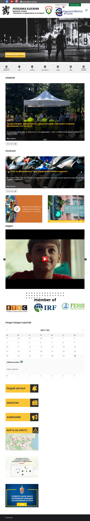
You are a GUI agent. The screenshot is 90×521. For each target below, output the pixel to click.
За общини (58, 69)
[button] (26, 293)
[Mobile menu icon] (86, 10)
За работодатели (45, 69)
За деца (19, 69)
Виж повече (11, 138)
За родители (32, 69)
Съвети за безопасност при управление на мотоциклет (37, 171)
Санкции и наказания (83, 69)
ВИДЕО (9, 226)
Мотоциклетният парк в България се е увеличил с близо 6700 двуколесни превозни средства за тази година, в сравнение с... (45, 178)
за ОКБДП (70, 69)
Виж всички (10, 144)
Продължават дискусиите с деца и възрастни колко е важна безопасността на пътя (40, 125)
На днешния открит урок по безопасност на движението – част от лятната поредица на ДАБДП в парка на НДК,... (44, 133)
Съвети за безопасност (6, 69)
